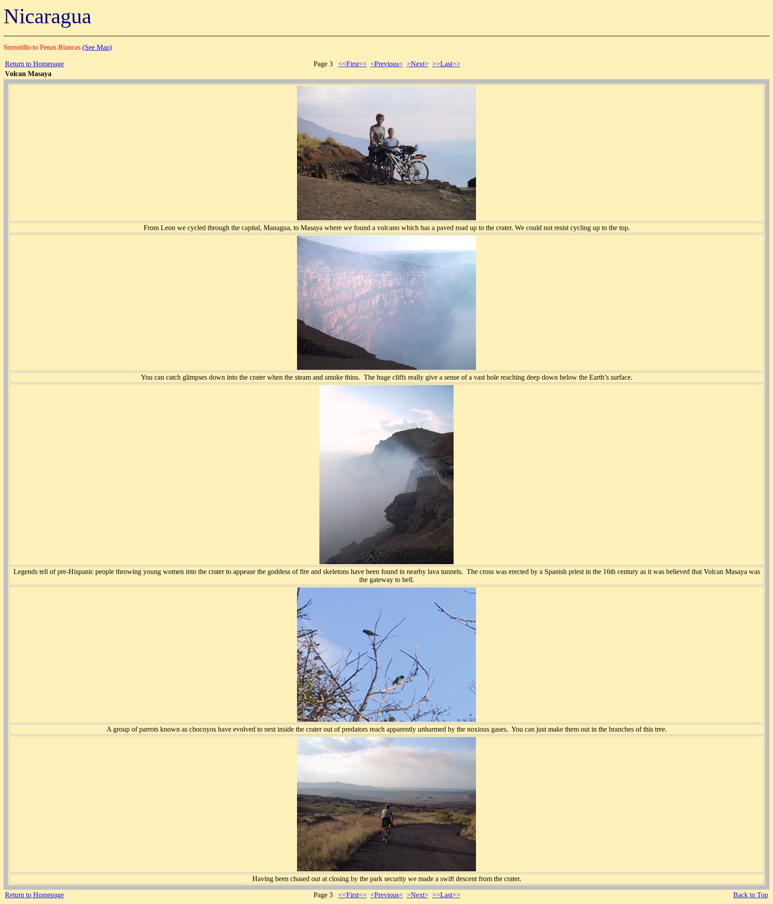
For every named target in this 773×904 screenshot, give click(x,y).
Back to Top (750, 895)
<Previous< (386, 64)
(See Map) (97, 47)
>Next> (418, 64)
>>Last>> (446, 64)
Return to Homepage (34, 64)
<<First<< (352, 64)
